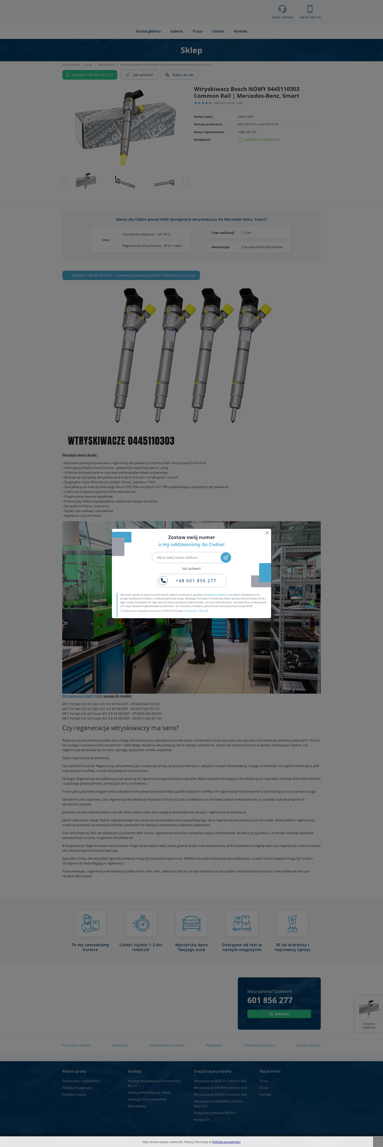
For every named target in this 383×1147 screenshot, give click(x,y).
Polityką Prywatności (217, 594)
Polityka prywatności (226, 1142)
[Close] (267, 532)
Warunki (203, 610)
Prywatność (190, 610)
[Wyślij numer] (225, 557)
